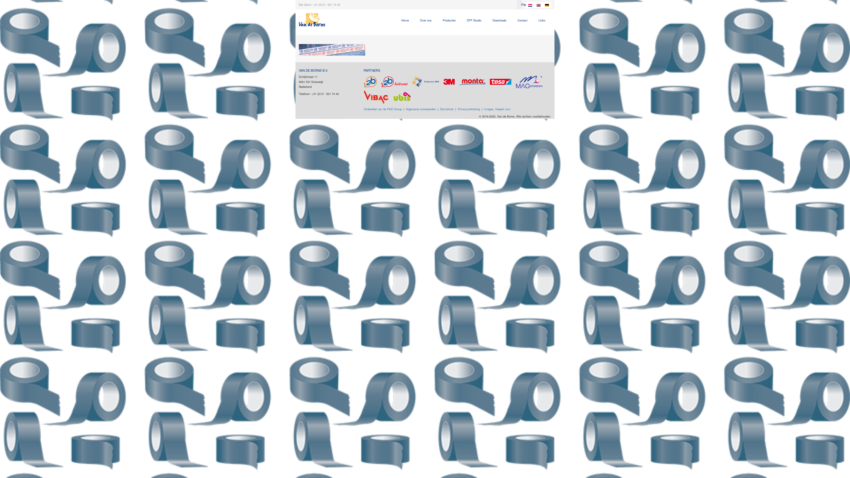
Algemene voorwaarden (421, 109)
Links (542, 20)
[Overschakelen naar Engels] (538, 5)
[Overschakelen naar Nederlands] (530, 5)
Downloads (499, 20)
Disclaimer (447, 109)
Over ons (426, 20)
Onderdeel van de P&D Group (383, 109)
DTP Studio (474, 20)
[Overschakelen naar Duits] (547, 5)
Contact (522, 20)
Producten (449, 20)
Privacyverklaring (469, 109)
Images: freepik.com (497, 109)
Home (405, 20)
